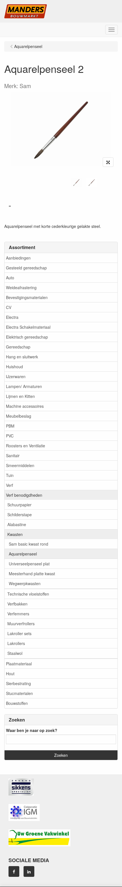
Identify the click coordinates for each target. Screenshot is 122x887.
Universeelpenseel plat (29, 563)
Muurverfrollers (21, 623)
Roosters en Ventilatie (25, 445)
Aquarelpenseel (23, 554)
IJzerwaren (16, 376)
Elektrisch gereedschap (27, 337)
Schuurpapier (19, 504)
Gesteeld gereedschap (26, 268)
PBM (10, 426)
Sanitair (13, 455)
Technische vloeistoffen (28, 594)
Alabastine (16, 524)
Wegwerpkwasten (25, 583)
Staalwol (14, 653)
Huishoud (14, 366)
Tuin (10, 475)
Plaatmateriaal (19, 663)
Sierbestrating (18, 683)
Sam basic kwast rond (28, 544)
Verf (9, 485)
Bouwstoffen (17, 703)
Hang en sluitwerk (22, 356)
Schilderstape (19, 514)
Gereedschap (18, 347)
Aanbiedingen (18, 258)
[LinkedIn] (29, 871)
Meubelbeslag (18, 416)
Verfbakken (17, 604)
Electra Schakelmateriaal (28, 327)
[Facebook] (14, 871)
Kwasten (15, 534)
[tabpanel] (76, 182)
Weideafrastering (21, 287)
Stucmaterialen (19, 693)
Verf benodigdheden (24, 495)
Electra (12, 317)
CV (8, 307)
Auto (10, 277)
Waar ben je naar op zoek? (31, 730)
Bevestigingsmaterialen (27, 297)
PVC (10, 436)
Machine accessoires (25, 406)
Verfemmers (18, 613)
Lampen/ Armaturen (24, 386)
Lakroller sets (19, 633)
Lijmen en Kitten (20, 396)
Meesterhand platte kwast (32, 573)
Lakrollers (16, 643)
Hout (10, 673)
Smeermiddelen (20, 465)
